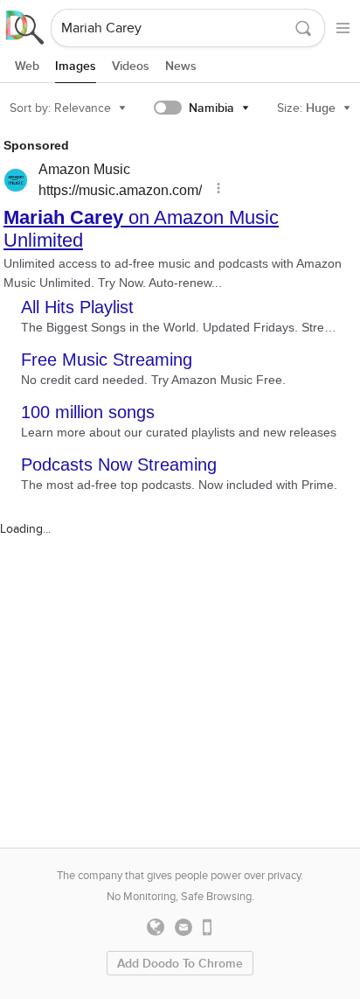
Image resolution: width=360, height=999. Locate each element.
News (181, 66)
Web (27, 66)
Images (75, 66)
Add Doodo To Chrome (180, 963)
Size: (306, 108)
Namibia (211, 108)
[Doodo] (25, 28)
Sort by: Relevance (60, 108)
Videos (130, 66)
